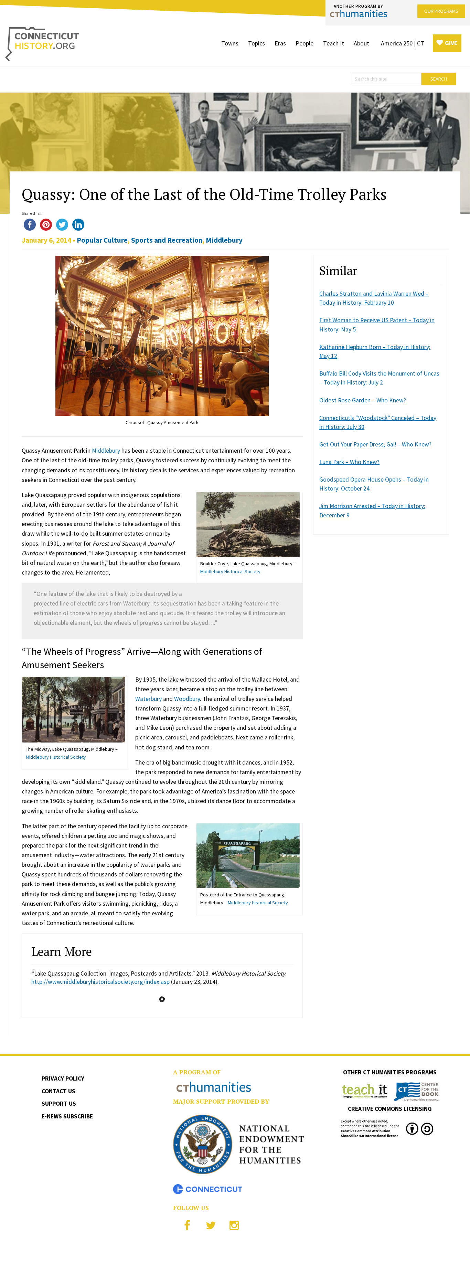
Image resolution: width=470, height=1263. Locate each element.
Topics (256, 43)
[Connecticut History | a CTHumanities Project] (42, 44)
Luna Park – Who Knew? (349, 462)
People (304, 43)
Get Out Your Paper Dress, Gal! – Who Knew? (375, 444)
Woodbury (187, 699)
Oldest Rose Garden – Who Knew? (362, 400)
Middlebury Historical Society (230, 571)
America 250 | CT (402, 43)
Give (451, 43)
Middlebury (224, 240)
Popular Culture (102, 240)
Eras (280, 43)
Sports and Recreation (166, 240)
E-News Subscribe (67, 1116)
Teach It (333, 43)
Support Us (59, 1103)
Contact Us (58, 1091)
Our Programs (441, 11)
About (361, 43)
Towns (229, 43)
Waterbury (148, 699)
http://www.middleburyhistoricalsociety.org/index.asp (100, 982)
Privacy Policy (63, 1078)
